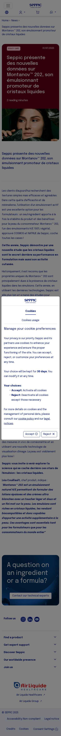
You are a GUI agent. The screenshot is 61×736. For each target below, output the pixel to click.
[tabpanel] (30, 376)
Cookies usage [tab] (30, 320)
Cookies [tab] (30, 311)
